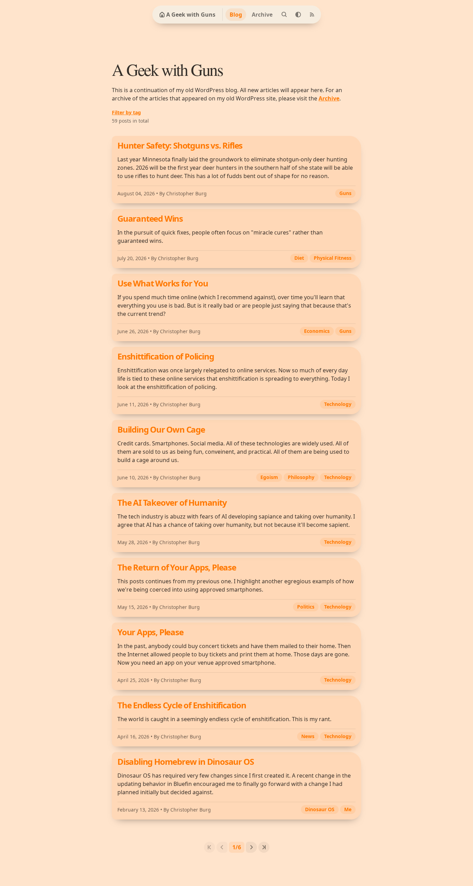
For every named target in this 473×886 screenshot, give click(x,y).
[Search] (284, 14)
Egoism (269, 477)
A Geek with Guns (190, 14)
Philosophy (301, 477)
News (307, 736)
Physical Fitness (332, 258)
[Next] (251, 847)
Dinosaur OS (319, 809)
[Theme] (298, 14)
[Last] (263, 847)
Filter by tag (126, 112)
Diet (299, 258)
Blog (236, 14)
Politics (305, 606)
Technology (337, 404)
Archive (262, 14)
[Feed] (312, 14)
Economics (317, 331)
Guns (345, 193)
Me (347, 809)
